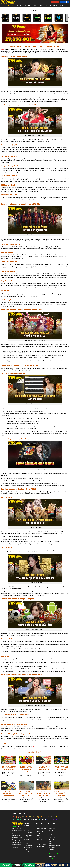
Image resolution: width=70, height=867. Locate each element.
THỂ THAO (35, 5)
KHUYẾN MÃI (53, 5)
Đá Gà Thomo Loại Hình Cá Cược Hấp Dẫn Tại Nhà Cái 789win (61, 793)
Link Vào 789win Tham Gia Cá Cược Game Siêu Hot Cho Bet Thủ (9, 767)
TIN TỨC (61, 5)
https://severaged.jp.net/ (55, 854)
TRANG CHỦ (10, 5)
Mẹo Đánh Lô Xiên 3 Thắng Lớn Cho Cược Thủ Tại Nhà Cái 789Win (26, 768)
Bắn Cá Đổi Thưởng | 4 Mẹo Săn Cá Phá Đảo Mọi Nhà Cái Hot (8, 793)
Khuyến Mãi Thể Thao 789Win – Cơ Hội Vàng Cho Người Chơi (61, 767)
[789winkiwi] (8, 2)
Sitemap (51, 858)
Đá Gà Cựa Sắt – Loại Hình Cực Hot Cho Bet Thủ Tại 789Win (43, 793)
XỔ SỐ (41, 5)
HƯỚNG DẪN (18, 5)
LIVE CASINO (27, 5)
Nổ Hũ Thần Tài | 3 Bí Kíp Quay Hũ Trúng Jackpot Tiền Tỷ (44, 767)
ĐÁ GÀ (47, 5)
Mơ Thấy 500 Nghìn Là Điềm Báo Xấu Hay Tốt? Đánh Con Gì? (26, 793)
